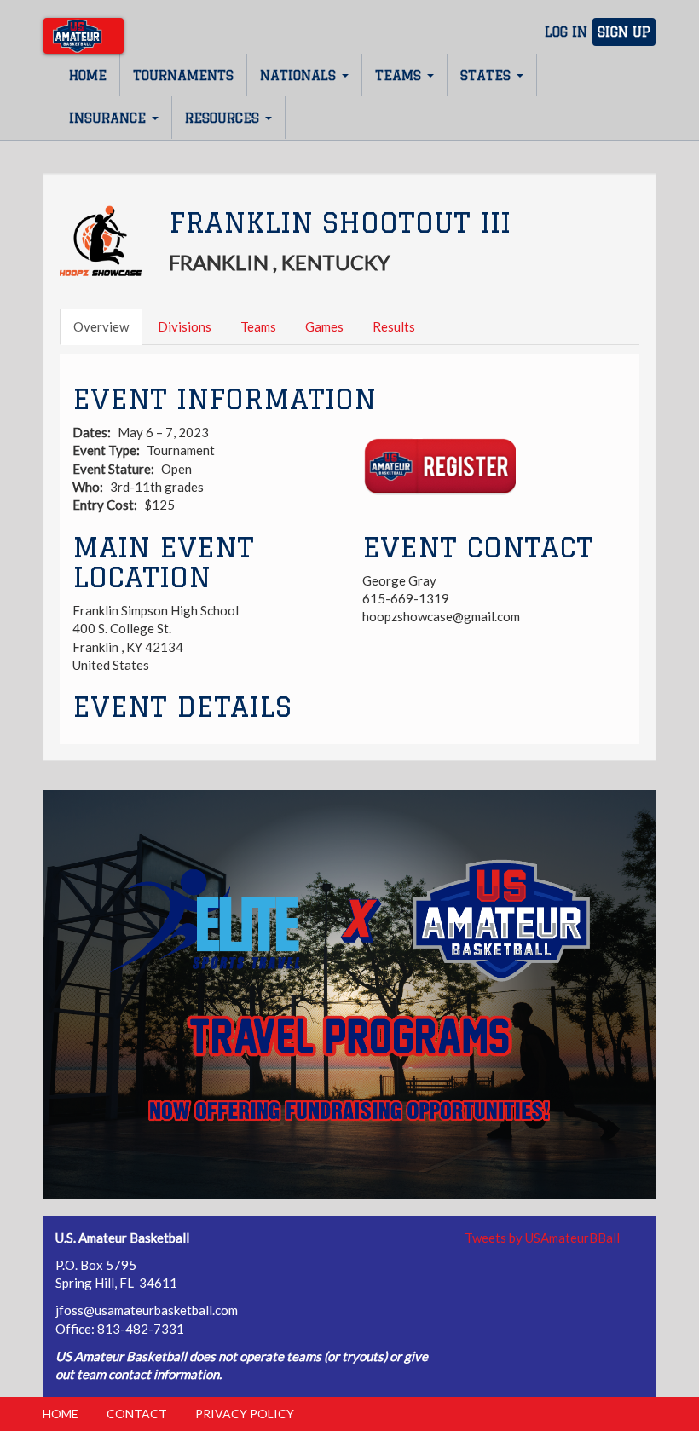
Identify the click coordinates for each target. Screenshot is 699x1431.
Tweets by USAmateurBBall (542, 1237)
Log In (566, 32)
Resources (224, 118)
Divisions (184, 326)
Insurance (109, 118)
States (487, 75)
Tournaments (183, 75)
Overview (101, 326)
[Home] (83, 36)
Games (324, 326)
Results (394, 326)
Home (88, 75)
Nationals (300, 75)
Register (439, 467)
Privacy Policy (244, 1413)
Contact (137, 1413)
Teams (400, 75)
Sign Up (624, 32)
